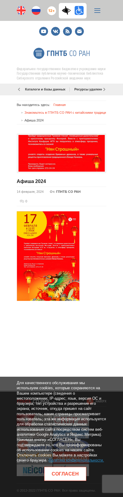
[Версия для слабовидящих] (68, 10)
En (21, 10)
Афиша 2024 (31, 181)
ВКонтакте (55, 29)
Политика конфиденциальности (76, 460)
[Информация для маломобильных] (79, 10)
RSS (66, 29)
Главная (59, 105)
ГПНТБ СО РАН (68, 191)
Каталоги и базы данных (45, 89)
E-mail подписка (79, 31)
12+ (50, 8)
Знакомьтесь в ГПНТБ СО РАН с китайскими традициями (68, 112)
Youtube (43, 29)
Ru (36, 10)
